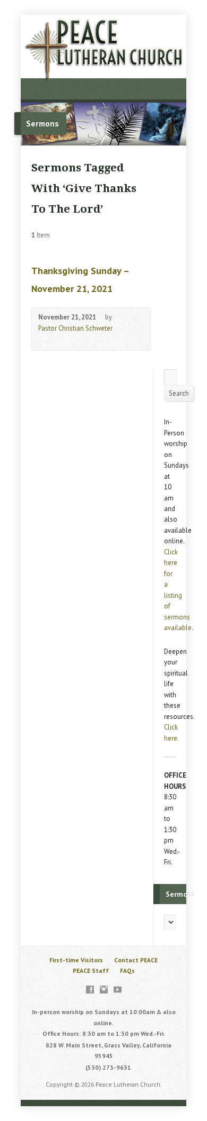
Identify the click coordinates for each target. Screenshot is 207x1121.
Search (179, 393)
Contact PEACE (136, 960)
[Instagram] (104, 990)
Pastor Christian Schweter (75, 328)
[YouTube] (118, 990)
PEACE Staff (91, 970)
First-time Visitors (76, 960)
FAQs (127, 970)
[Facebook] (90, 990)
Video (43, 340)
